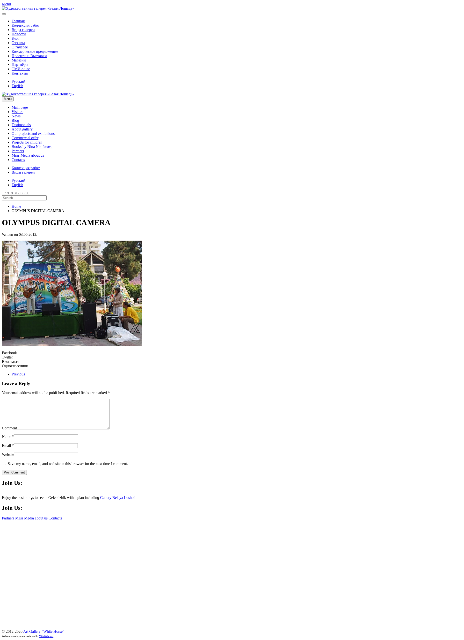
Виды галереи (23, 30)
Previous (18, 374)
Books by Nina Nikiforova (32, 147)
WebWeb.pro (46, 636)
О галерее (20, 47)
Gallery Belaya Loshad (117, 497)
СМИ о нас (21, 69)
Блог (15, 38)
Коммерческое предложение (35, 51)
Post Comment (14, 472)
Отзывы (18, 43)
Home (16, 206)
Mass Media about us (28, 155)
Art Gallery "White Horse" (43, 631)
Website (8, 454)
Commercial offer (25, 138)
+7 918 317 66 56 (15, 193)
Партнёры (20, 64)
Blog (15, 120)
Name (8, 436)
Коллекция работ (26, 25)
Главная (18, 21)
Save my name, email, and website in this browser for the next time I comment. (67, 464)
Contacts (18, 160)
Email (8, 445)
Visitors (17, 112)
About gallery (22, 129)
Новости (19, 34)
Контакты (20, 73)
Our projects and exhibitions (33, 133)
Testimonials (21, 125)
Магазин (19, 60)
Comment (9, 428)
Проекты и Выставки (29, 56)
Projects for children (27, 142)
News (16, 116)
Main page (20, 107)
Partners (18, 151)
